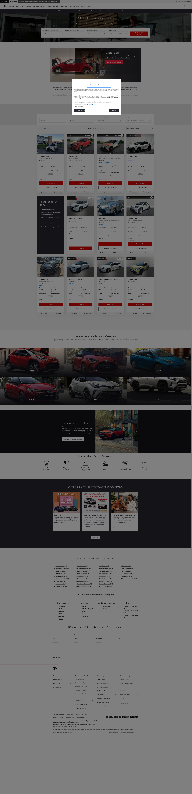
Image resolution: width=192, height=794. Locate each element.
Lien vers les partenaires (78, 106)
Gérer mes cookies (80, 110)
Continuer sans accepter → (113, 80)
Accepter (113, 110)
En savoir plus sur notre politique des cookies (83, 104)
